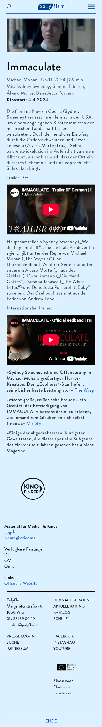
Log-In (10, 532)
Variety (34, 423)
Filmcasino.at (63, 681)
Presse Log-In (21, 636)
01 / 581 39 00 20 (21, 619)
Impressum (17, 648)
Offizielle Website (20, 583)
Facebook (63, 636)
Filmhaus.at (61, 687)
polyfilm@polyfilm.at (22, 625)
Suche (13, 642)
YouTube (61, 648)
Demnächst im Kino (73, 600)
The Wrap (84, 390)
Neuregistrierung (20, 537)
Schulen (61, 619)
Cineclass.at (62, 693)
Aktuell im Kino (69, 606)
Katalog (61, 612)
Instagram (64, 642)
